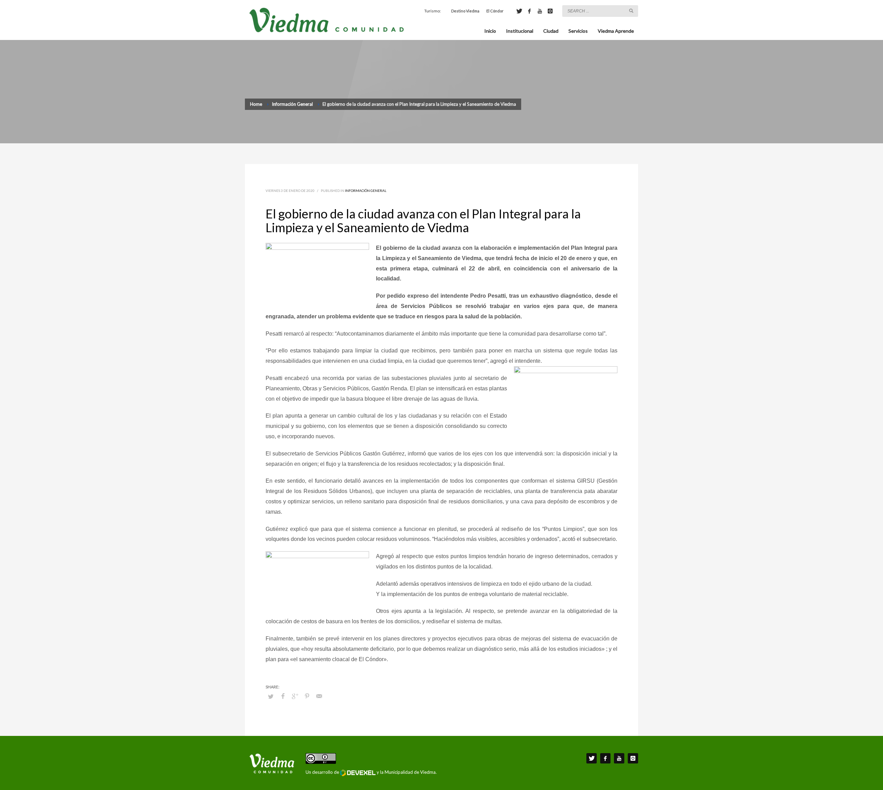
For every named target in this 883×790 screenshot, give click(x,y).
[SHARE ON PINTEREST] (307, 696)
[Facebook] (529, 11)
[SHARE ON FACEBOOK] (283, 696)
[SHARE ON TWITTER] (271, 696)
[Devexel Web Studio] (358, 772)
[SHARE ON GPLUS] (295, 696)
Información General (365, 190)
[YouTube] (540, 11)
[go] (631, 10)
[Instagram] (550, 11)
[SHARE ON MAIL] (319, 696)
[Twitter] (519, 11)
